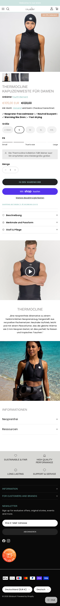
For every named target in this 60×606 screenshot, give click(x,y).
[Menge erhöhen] (15, 170)
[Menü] (3, 9)
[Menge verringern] (4, 170)
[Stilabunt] (30, 9)
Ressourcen (10, 429)
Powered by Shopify (25, 596)
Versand (17, 108)
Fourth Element (20, 96)
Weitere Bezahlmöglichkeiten (30, 198)
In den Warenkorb (30, 182)
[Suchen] (9, 9)
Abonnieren (30, 531)
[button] (30, 271)
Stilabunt (12, 596)
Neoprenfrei (10, 419)
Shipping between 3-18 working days (20, 204)
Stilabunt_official (40, 3)
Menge (6, 164)
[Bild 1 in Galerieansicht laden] (30, 42)
